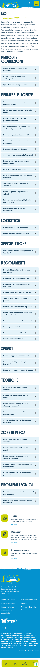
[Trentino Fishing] (10, 5)
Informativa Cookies (8, 600)
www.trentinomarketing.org (27, 643)
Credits (24, 603)
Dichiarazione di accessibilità (6, 612)
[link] (29, 3)
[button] (36, 3)
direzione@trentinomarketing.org (20, 645)
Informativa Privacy (8, 607)
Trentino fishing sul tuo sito (29, 608)
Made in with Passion (29, 651)
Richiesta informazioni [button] (29, 600)
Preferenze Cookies (8, 603)
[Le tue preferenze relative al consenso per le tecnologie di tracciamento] (36, 664)
